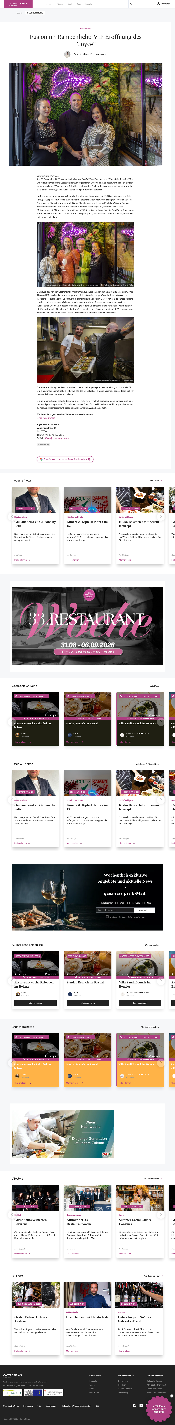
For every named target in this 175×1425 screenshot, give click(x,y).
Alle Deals (154, 686)
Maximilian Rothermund (90, 54)
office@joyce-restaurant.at (56, 438)
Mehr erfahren (20, 560)
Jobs (79, 4)
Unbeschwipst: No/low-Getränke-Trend (134, 1319)
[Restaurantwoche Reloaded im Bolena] (35, 705)
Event (121, 1215)
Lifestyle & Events (27, 1207)
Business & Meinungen (29, 1304)
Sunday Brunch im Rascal (82, 723)
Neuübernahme (20, 517)
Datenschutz (51, 1406)
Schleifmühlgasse (126, 517)
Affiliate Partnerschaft (156, 1385)
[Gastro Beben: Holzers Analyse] (36, 1295)
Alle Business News (152, 1276)
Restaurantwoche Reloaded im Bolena (32, 725)
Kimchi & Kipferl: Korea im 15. (87, 524)
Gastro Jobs (94, 1392)
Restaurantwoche (74, 1215)
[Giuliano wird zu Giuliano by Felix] (35, 499)
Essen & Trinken (78, 508)
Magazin (49, 4)
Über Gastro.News (11, 1406)
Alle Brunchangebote (150, 1027)
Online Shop (123, 1392)
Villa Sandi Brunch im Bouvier (137, 723)
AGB (39, 1406)
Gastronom (123, 1381)
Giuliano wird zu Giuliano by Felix (35, 524)
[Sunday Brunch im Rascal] (87, 705)
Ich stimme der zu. (127, 917)
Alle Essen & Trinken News (147, 764)
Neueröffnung (35, 13)
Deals (70, 4)
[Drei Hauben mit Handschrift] (87, 1295)
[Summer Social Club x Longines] (140, 1197)
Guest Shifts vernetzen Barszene (30, 1222)
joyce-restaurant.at (46, 417)
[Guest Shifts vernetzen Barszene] (35, 1197)
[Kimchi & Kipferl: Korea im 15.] (87, 499)
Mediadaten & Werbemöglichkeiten (76, 1406)
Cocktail (17, 1215)
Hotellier (122, 1385)
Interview (121, 1312)
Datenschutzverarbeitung (132, 917)
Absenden (144, 910)
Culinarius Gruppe (154, 1381)
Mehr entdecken (152, 945)
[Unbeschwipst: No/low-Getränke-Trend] (139, 1295)
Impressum (28, 1406)
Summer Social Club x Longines (135, 1222)
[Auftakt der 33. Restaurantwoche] (87, 1197)
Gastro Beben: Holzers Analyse (30, 1319)
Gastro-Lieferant (125, 1388)
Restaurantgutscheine (156, 1392)
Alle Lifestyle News (151, 1178)
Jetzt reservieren (35, 1003)
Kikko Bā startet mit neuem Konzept (139, 524)
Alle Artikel (154, 480)
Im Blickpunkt (128, 1304)
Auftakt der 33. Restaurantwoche (79, 1222)
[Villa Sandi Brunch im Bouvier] (140, 705)
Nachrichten (107, 902)
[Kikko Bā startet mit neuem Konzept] (140, 499)
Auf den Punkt (77, 1304)
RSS (97, 1406)
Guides (60, 4)
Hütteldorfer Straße (75, 517)
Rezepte (88, 4)
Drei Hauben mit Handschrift (87, 1317)
